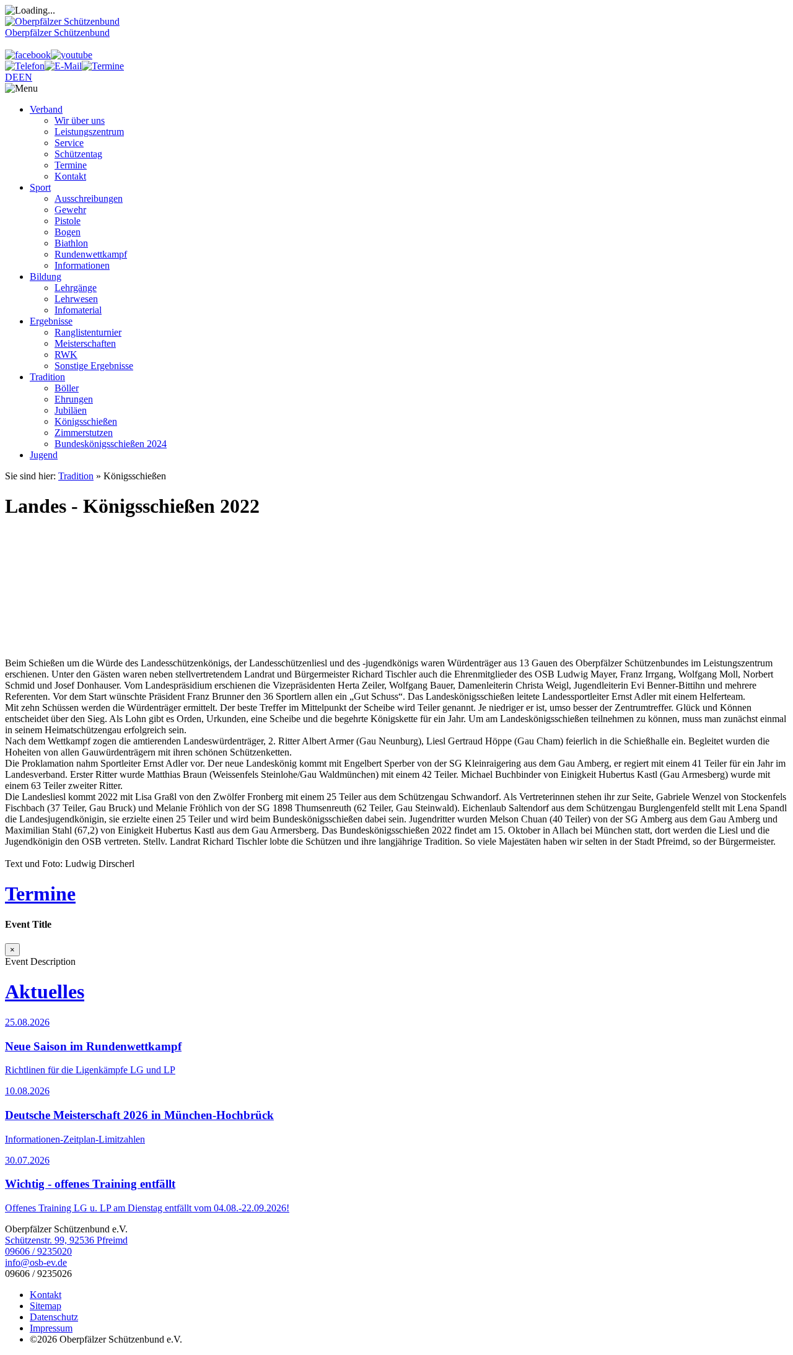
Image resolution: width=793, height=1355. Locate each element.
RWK (66, 354)
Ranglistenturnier (88, 332)
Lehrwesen (76, 299)
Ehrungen (74, 399)
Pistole (68, 221)
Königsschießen (86, 421)
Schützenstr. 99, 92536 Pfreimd (66, 1240)
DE (12, 77)
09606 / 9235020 (38, 1251)
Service (69, 142)
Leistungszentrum (89, 131)
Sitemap (45, 1306)
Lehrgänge (76, 287)
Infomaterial (78, 310)
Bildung (45, 276)
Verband (46, 109)
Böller (67, 388)
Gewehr (70, 209)
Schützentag (78, 154)
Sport (40, 187)
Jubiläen (71, 410)
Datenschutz (54, 1317)
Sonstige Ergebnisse (94, 365)
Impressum (51, 1328)
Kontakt (70, 176)
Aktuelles (44, 991)
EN (25, 77)
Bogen (68, 232)
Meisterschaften (85, 343)
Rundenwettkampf (91, 254)
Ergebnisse (51, 321)
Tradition (47, 377)
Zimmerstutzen (84, 432)
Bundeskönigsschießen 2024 (111, 443)
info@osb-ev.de (36, 1262)
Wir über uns (80, 120)
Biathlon (71, 243)
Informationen (82, 265)
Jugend (44, 455)
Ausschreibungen (89, 198)
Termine (71, 165)
